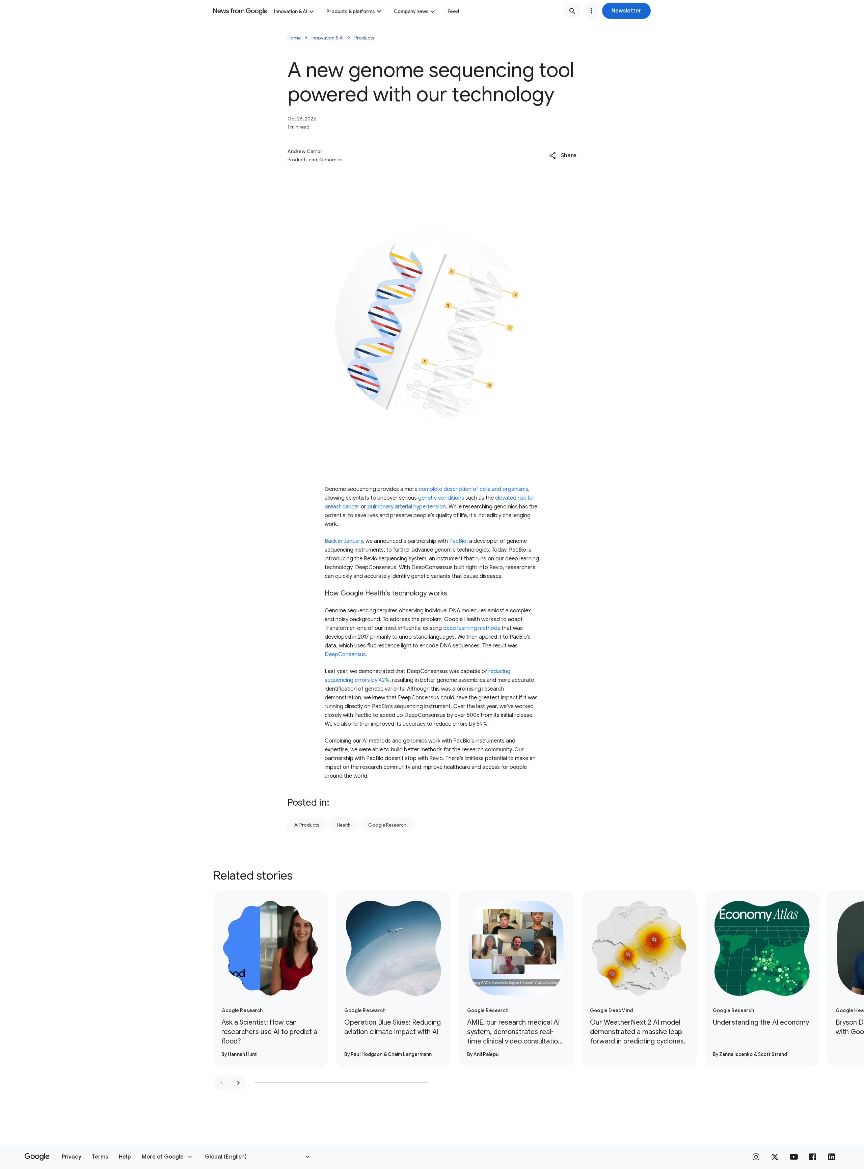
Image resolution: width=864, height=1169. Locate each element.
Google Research (387, 825)
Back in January (344, 541)
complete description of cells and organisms (473, 489)
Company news (411, 11)
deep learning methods (471, 628)
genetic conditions (441, 498)
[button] (626, 11)
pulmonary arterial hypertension (407, 506)
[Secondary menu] (591, 11)
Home (294, 38)
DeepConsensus (345, 654)
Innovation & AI (290, 11)
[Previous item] (221, 1083)
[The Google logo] (37, 1157)
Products (364, 38)
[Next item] (238, 1083)
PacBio (457, 541)
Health (344, 825)
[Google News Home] (240, 11)
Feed (453, 11)
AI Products (306, 825)
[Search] (572, 11)
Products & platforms (350, 11)
